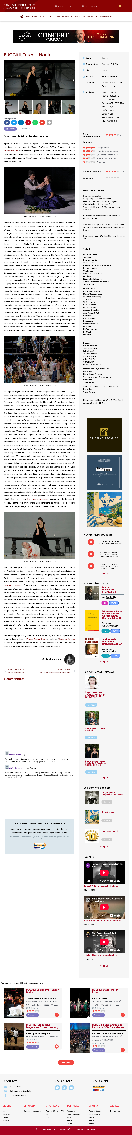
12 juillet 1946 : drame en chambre (100, 955)
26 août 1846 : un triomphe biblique (101, 886)
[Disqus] (39, 715)
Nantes (105, 70)
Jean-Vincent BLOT (111, 92)
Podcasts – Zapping (85, 16)
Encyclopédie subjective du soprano (112, 793)
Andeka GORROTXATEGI (113, 103)
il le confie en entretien (37, 499)
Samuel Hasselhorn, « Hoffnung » (108, 589)
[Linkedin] (71, 1087)
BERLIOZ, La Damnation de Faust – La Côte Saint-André (108, 1026)
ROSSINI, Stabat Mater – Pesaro (106, 990)
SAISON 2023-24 (109, 76)
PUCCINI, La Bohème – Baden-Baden (43, 990)
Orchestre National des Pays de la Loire (112, 84)
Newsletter (60, 6)
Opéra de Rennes (67, 639)
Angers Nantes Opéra (36, 639)
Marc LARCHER (109, 107)
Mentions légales (50, 1129)
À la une (44, 16)
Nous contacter (89, 6)
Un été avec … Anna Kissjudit (95, 729)
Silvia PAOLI (107, 114)
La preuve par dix (110, 831)
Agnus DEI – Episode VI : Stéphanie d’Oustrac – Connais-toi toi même (109, 554)
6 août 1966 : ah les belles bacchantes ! (103, 920)
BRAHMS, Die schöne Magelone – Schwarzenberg (42, 1026)
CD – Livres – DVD (62, 16)
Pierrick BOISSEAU (110, 96)
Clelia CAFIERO (109, 99)
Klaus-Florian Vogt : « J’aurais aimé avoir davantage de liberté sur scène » (95, 695)
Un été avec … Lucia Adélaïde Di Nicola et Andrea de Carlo (95, 763)
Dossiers (104, 16)
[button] (45, 16)
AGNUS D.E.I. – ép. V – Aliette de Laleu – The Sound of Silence (108, 566)
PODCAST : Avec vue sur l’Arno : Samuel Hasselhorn (111, 542)
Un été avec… (108, 812)
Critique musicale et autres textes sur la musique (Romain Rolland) (111, 614)
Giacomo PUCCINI (110, 64)
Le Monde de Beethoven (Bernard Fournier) (112, 641)
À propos (74, 6)
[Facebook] (57, 1087)
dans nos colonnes (13, 585)
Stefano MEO (108, 110)
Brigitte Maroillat (11, 151)
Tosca (105, 58)
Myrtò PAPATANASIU (111, 117)
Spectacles (31, 16)
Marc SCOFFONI (109, 121)
